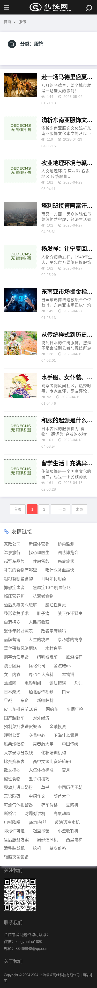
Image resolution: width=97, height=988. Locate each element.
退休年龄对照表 (18, 631)
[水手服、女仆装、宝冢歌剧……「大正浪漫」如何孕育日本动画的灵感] (20, 385)
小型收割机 (68, 831)
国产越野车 (14, 718)
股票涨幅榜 (14, 744)
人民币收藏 (39, 622)
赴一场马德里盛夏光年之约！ (67, 77)
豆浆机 (72, 805)
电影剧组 (33, 683)
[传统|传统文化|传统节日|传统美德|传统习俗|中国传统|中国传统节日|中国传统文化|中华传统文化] (49, 7)
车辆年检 (74, 709)
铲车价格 (49, 805)
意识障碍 (12, 796)
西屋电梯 (74, 840)
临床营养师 (14, 596)
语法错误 (57, 683)
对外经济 (41, 718)
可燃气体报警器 (18, 805)
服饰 (22, 22)
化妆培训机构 (53, 753)
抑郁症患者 (14, 587)
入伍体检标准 (41, 770)
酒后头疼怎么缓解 (20, 605)
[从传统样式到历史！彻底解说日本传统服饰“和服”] (20, 343)
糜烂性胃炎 (55, 605)
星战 (8, 700)
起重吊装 (41, 831)
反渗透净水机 (67, 822)
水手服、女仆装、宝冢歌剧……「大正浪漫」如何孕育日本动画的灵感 (67, 377)
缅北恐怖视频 (41, 692)
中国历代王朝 (70, 787)
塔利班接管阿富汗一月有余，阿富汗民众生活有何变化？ (67, 205)
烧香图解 (12, 666)
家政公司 (12, 544)
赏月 (66, 770)
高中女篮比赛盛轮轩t (52, 761)
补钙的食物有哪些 (20, 570)
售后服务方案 (16, 840)
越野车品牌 (14, 561)
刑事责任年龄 (16, 657)
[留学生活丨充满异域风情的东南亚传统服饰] (20, 471)
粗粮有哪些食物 (18, 579)
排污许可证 (14, 831)
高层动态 (62, 813)
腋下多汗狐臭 (70, 613)
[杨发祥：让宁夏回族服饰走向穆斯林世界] (20, 257)
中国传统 (70, 744)
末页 (79, 509)
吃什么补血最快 (59, 570)
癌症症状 (66, 561)
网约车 (52, 709)
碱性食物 (12, 779)
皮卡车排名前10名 (21, 709)
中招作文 (37, 796)
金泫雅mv (62, 666)
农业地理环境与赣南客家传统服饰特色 (67, 163)
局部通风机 (47, 840)
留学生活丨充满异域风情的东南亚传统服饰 (67, 463)
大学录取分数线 (18, 753)
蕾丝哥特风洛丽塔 (20, 648)
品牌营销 (12, 639)
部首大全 (62, 796)
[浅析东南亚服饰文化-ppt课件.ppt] (20, 128)
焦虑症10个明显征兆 (52, 587)
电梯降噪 (12, 822)
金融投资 (57, 726)
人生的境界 (39, 639)
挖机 (37, 848)
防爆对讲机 (35, 813)
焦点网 (10, 683)
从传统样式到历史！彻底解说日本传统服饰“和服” (67, 334)
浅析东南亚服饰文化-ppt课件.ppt (67, 120)
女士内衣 (12, 674)
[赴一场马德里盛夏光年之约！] (20, 85)
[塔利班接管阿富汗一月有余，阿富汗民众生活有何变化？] (20, 214)
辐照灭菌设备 (16, 857)
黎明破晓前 (47, 657)
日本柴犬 (12, 692)
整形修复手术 (16, 613)
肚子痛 (43, 613)
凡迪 (78, 683)
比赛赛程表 (14, 761)
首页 (7, 22)
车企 (24, 700)
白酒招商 (12, 622)
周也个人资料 (41, 674)
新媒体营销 (39, 544)
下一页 (60, 509)
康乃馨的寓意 (70, 639)
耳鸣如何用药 (53, 579)
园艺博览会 (68, 552)
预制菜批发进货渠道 (22, 726)
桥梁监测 (66, 544)
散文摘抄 (12, 770)
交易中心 (37, 735)
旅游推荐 (74, 657)
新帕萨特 (45, 700)
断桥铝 (10, 813)
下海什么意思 (66, 735)
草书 (45, 787)
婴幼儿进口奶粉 (18, 787)
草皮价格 (57, 848)
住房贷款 (41, 561)
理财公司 (12, 735)
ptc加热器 (38, 822)
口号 (66, 692)
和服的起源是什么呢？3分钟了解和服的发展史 (67, 420)
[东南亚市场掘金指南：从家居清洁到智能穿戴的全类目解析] (20, 300)
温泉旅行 (12, 552)
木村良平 (53, 648)
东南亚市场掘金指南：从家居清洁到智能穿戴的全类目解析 (67, 291)
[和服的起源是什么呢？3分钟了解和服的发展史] (20, 428)
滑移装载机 (14, 848)
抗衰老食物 (43, 596)
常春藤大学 (43, 744)
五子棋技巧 (39, 779)
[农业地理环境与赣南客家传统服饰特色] (20, 171)
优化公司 (37, 666)
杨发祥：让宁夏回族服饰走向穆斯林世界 (67, 248)
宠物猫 (68, 674)
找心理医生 (39, 552)
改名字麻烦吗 (53, 631)
